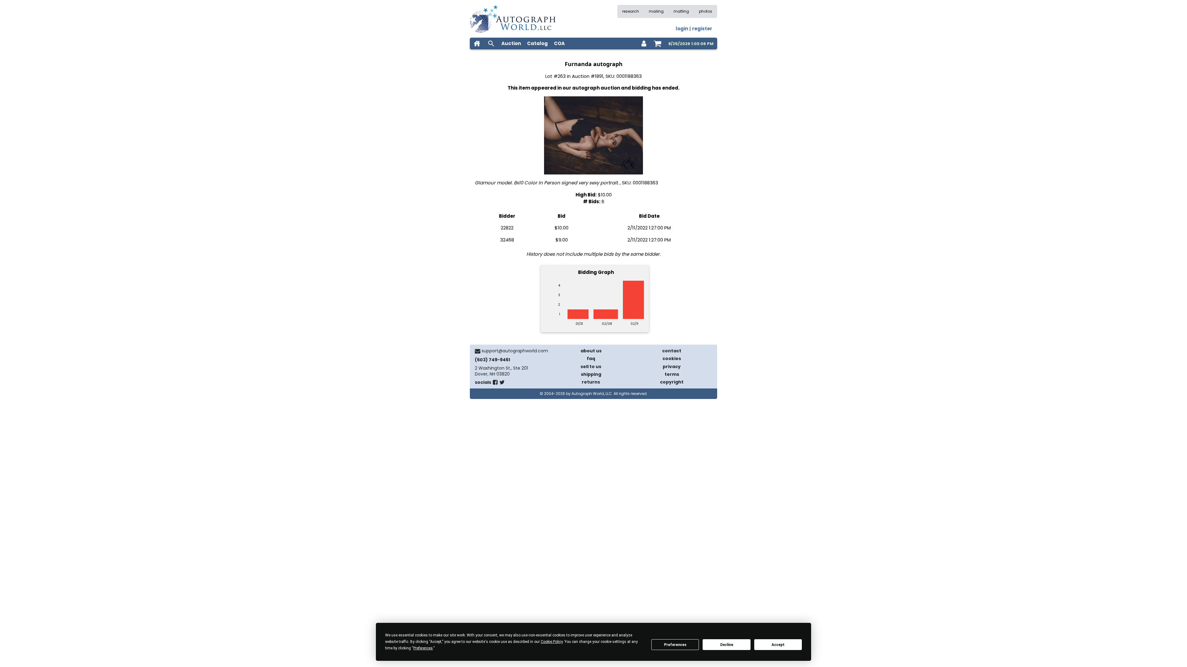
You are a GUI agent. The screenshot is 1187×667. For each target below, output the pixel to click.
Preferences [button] (423, 648)
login (682, 28)
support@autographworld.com (515, 351)
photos (705, 11)
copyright (671, 382)
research (630, 11)
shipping (591, 374)
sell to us (591, 366)
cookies (671, 358)
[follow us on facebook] (495, 383)
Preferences (675, 645)
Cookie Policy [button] (552, 642)
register (702, 28)
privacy (672, 366)
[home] (477, 43)
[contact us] (477, 351)
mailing (656, 11)
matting (681, 11)
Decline (726, 645)
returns (591, 382)
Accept (778, 645)
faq (591, 358)
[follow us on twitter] (502, 383)
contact (671, 351)
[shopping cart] (657, 43)
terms (672, 374)
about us (591, 351)
